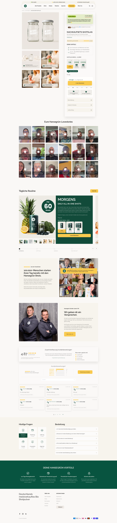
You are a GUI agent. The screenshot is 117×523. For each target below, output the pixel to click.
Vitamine (57, 6)
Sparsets (63, 6)
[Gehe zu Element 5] (40, 242)
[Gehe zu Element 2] (26, 242)
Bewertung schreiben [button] (85, 372)
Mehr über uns (70, 334)
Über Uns (80, 6)
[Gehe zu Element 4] (35, 242)
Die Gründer (47, 501)
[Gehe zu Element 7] (50, 242)
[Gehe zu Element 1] (21, 242)
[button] (86, 40)
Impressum (58, 496)
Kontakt (46, 505)
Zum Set (94, 191)
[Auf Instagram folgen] (23, 514)
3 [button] (57, 414)
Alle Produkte (38, 6)
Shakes (50, 6)
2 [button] (55, 414)
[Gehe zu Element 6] (45, 242)
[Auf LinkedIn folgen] (26, 514)
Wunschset (71, 5)
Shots (45, 6)
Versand (46, 503)
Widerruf (58, 501)
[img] (22, 387)
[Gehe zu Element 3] (31, 242)
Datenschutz (59, 498)
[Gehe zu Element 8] (55, 242)
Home (23, 10)
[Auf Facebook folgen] (20, 514)
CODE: (71, 16)
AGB (57, 503)
